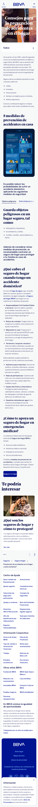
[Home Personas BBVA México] (19, 4)
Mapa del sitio (19, 756)
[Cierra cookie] (34, 780)
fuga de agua (17, 291)
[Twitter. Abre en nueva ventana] (16, 777)
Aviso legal (19, 751)
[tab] (9, 201)
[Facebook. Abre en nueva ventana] (11, 777)
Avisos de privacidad (19, 760)
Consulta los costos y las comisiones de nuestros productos (19, 768)
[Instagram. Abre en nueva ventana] (22, 777)
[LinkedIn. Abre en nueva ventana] (27, 777)
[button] (34, 554)
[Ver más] (19, 506)
